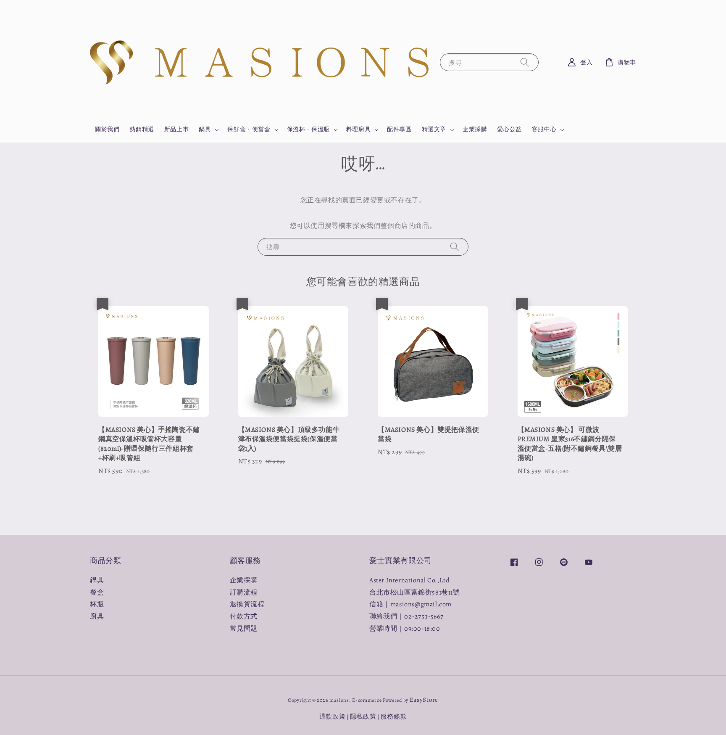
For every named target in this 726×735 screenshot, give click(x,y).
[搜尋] (524, 62)
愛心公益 (509, 129)
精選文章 (434, 129)
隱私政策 (363, 716)
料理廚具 (358, 129)
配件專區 (399, 129)
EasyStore (424, 699)
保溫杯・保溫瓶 (308, 129)
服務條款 (394, 716)
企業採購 (475, 129)
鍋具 (205, 129)
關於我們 (107, 129)
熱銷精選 (141, 129)
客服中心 (544, 129)
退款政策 (332, 716)
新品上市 (176, 129)
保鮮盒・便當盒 (248, 129)
